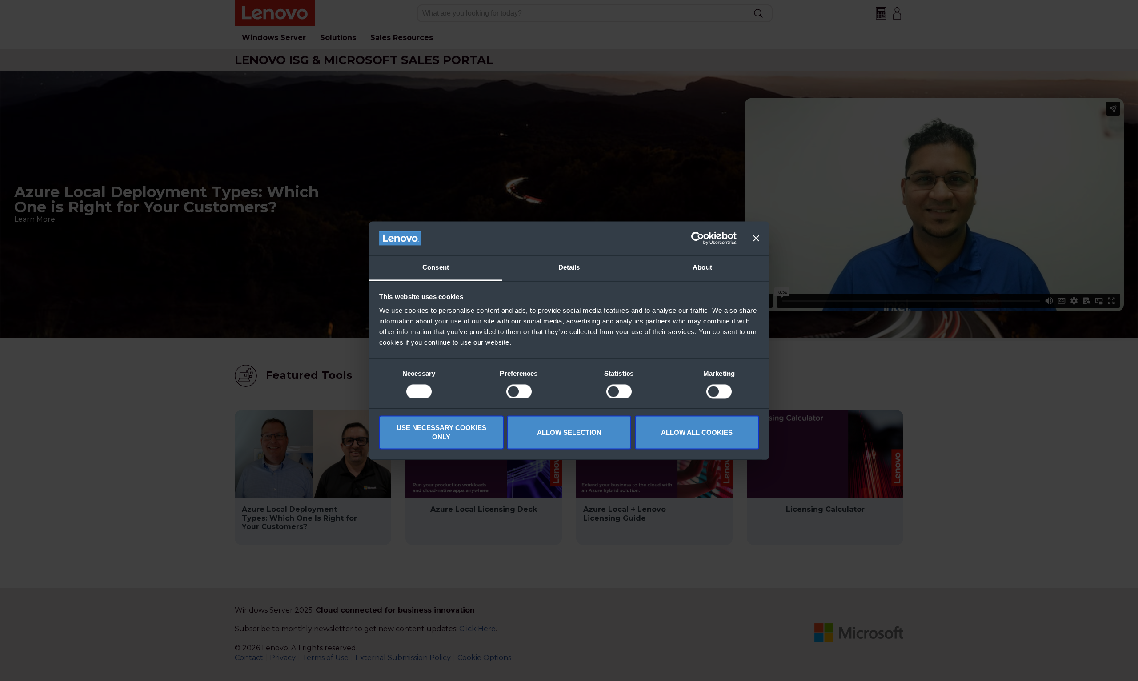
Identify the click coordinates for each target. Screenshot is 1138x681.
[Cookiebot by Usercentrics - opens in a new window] (698, 238)
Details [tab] (569, 267)
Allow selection (569, 432)
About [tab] (702, 267)
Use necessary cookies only (441, 432)
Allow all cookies (697, 432)
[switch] (519, 391)
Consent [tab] (435, 267)
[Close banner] (756, 238)
